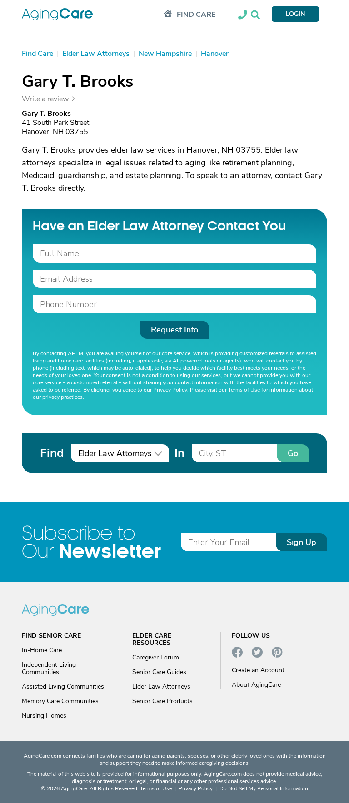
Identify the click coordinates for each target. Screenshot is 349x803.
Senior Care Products (162, 701)
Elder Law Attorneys (161, 686)
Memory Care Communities (60, 701)
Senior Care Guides (159, 672)
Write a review (45, 99)
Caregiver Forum (155, 657)
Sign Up (301, 542)
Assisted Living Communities (63, 686)
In (179, 453)
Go (293, 453)
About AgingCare (256, 684)
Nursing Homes (44, 715)
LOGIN (295, 14)
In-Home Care (42, 650)
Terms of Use (244, 389)
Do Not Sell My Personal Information (263, 788)
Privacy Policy (170, 389)
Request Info (174, 329)
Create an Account (258, 670)
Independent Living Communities (49, 668)
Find (52, 453)
